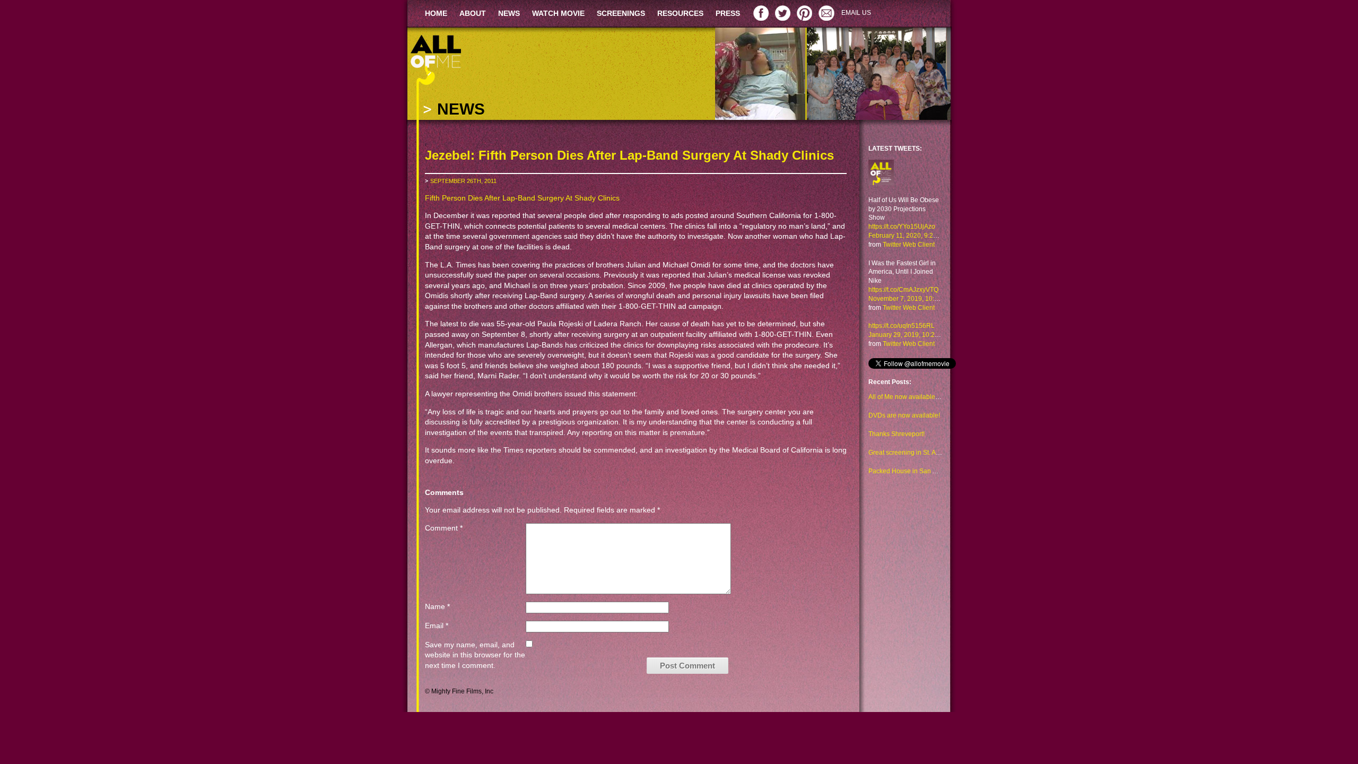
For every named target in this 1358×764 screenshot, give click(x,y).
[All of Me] (881, 177)
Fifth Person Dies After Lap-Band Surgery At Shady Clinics (522, 198)
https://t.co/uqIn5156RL (901, 325)
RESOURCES (680, 13)
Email (436, 625)
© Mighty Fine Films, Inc (459, 691)
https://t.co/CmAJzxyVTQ (903, 289)
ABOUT (472, 13)
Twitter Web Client (909, 244)
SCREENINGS (621, 13)
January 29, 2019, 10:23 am (908, 334)
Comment (444, 528)
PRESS (728, 13)
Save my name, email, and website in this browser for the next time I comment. (475, 655)
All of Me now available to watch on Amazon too (936, 397)
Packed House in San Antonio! (912, 471)
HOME (436, 13)
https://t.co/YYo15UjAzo (901, 226)
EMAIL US (856, 12)
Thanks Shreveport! (896, 434)
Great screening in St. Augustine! (915, 452)
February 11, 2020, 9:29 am (907, 235)
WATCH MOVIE (558, 13)
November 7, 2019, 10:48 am (910, 298)
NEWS (509, 13)
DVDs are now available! (904, 415)
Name (437, 606)
